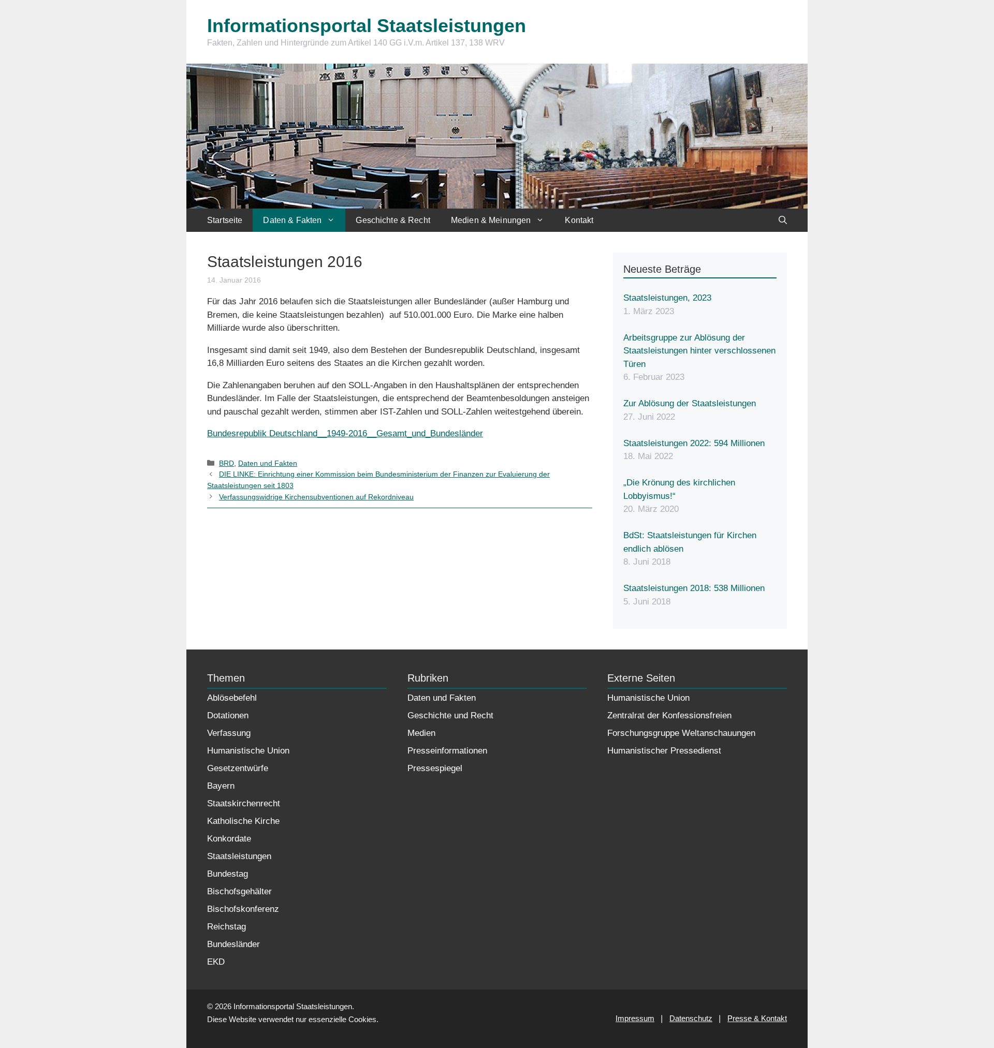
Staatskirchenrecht (243, 803)
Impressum (635, 1018)
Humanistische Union (248, 751)
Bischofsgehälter (239, 891)
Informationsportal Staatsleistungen (366, 25)
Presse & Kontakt (757, 1018)
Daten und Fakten (267, 463)
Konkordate (229, 839)
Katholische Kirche (243, 821)
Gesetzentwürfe (237, 768)
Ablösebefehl (232, 698)
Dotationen (227, 715)
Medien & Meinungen (491, 220)
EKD (216, 962)
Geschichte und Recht (450, 715)
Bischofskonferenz (243, 909)
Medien (421, 733)
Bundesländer (233, 944)
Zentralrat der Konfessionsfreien (669, 715)
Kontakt (579, 220)
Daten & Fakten (292, 220)
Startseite (224, 220)
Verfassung (229, 733)
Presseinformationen (447, 751)
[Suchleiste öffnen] (782, 220)
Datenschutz (690, 1018)
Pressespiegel (434, 768)
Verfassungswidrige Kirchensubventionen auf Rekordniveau (316, 497)
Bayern (221, 786)
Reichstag (226, 927)
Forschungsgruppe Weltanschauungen (681, 733)
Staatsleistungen (239, 856)
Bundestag (227, 874)
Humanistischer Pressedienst (664, 751)
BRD (226, 463)
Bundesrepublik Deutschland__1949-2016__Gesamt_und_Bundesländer (345, 433)
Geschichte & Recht (393, 220)
